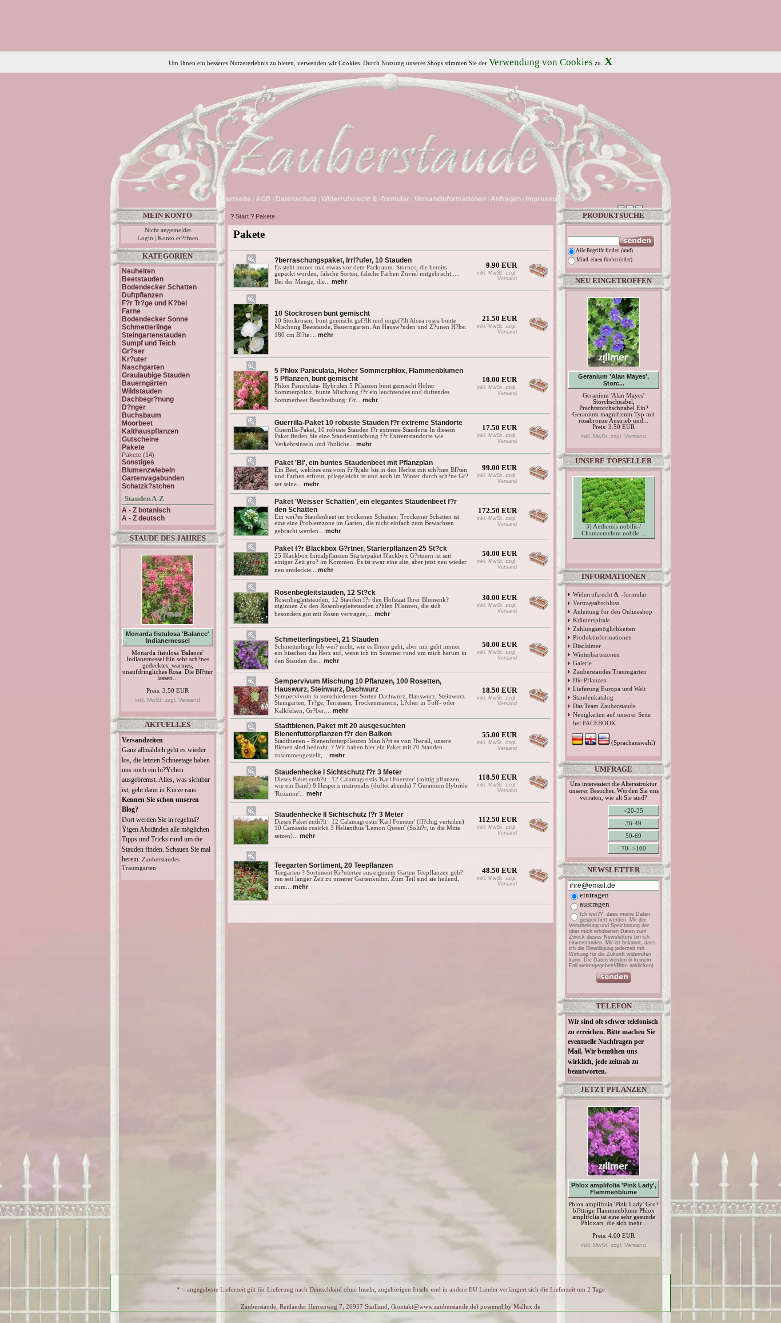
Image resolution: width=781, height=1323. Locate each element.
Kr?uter (134, 359)
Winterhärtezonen (596, 654)
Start (242, 216)
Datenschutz (296, 199)
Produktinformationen (602, 637)
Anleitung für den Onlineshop (612, 611)
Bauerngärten (144, 383)
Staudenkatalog (593, 697)
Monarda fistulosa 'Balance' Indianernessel (167, 637)
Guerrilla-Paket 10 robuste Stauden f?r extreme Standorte (368, 423)
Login (145, 238)
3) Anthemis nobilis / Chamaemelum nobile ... (613, 530)
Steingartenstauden (154, 335)
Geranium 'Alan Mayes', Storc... (613, 380)
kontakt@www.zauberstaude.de (434, 1307)
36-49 (633, 823)
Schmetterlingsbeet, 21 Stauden (326, 639)
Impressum (544, 199)
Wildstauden (142, 391)
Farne (131, 311)
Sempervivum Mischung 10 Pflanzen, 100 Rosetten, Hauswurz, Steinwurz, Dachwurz (357, 685)
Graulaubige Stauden (156, 375)
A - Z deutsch (143, 518)
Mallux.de (526, 1307)
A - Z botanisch (146, 510)
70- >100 (633, 848)
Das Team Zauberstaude (604, 705)
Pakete (265, 216)
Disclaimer (587, 645)
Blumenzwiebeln (148, 470)
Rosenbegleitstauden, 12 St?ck (325, 593)
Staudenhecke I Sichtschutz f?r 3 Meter (338, 772)
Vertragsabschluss (596, 602)
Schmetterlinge (147, 327)
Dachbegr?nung (148, 399)
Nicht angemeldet (168, 230)
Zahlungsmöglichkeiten (604, 628)
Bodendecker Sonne (155, 319)
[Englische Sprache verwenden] (584, 199)
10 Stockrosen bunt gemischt (322, 313)
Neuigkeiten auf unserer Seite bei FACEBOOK (612, 718)
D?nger (134, 407)
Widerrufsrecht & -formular (610, 594)
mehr (339, 281)
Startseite (235, 199)
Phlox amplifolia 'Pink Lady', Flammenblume (613, 1188)
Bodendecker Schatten (159, 287)
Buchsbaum (141, 415)
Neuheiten (138, 271)
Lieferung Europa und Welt (609, 688)
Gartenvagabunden (153, 478)
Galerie (582, 662)
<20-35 (633, 810)
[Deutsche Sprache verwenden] (575, 199)
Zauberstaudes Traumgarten (610, 671)
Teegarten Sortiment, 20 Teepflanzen (333, 865)
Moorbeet (137, 423)
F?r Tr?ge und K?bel (154, 303)
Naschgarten (143, 367)
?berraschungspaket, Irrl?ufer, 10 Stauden (343, 260)
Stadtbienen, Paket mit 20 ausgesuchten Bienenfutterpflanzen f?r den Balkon (339, 730)
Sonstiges (138, 462)
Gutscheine (140, 439)
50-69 (633, 835)
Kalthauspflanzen (150, 431)
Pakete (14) (138, 454)
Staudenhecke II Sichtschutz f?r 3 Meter (339, 815)
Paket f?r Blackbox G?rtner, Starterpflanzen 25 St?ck (360, 549)
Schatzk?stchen (148, 486)
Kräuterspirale (591, 620)
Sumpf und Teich (149, 343)
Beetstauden (143, 279)
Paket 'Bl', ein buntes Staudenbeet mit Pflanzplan (353, 463)
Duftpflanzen (142, 295)
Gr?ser (133, 351)
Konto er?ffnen (178, 238)
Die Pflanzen (590, 680)
